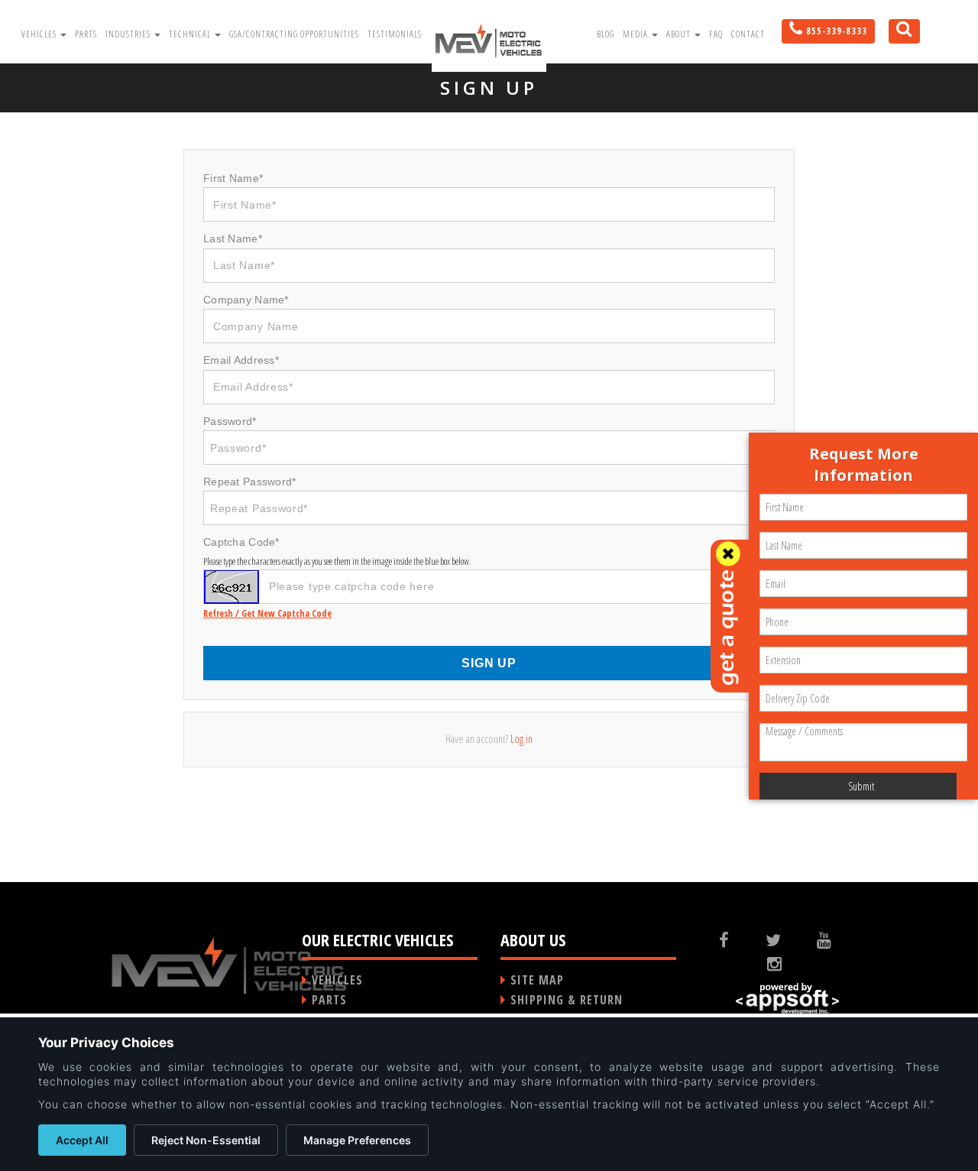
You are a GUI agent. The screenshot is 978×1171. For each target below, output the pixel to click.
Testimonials (395, 34)
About (679, 34)
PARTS (329, 999)
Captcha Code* (241, 542)
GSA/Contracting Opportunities (294, 34)
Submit (861, 786)
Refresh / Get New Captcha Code (267, 613)
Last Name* (232, 238)
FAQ (716, 34)
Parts (86, 34)
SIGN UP (489, 663)
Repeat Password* (249, 481)
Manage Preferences (357, 1140)
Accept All (82, 1140)
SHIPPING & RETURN (566, 999)
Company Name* (246, 299)
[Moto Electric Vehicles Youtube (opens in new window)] (836, 939)
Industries (129, 34)
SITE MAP (537, 980)
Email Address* (241, 360)
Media (636, 34)
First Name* (233, 178)
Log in (521, 738)
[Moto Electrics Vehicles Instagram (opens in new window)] (787, 963)
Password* (230, 421)
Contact (748, 34)
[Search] (898, 36)
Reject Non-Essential (206, 1140)
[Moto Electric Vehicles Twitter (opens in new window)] (785, 939)
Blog (605, 34)
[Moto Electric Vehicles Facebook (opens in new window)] (736, 939)
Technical (191, 34)
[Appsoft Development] (787, 998)
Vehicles (40, 34)
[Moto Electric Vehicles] (489, 39)
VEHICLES (337, 980)
